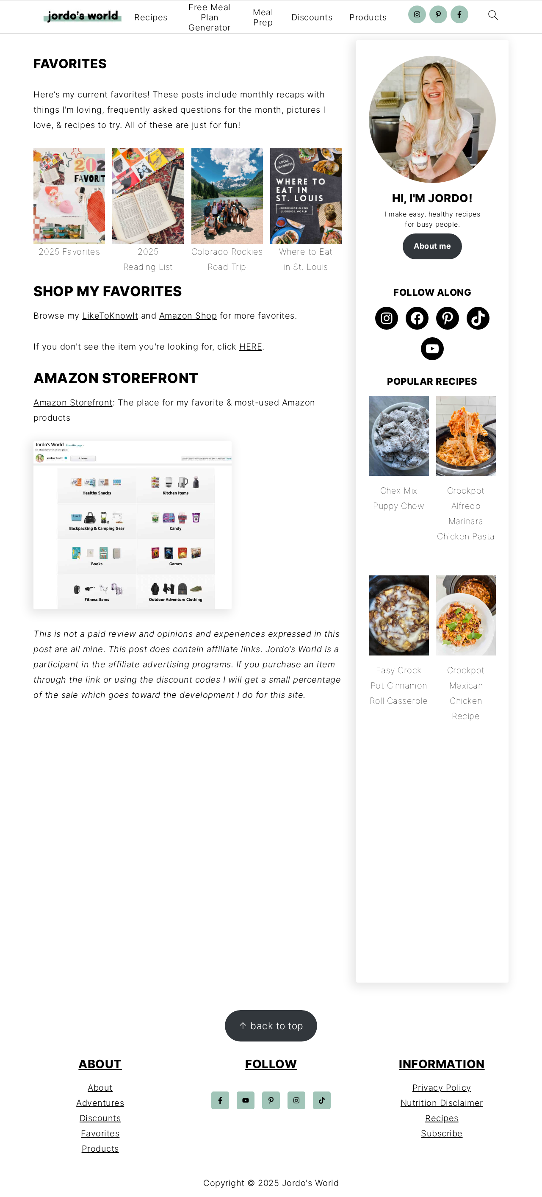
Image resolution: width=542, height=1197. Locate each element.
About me (432, 246)
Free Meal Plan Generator (209, 17)
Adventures (100, 1103)
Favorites (100, 1133)
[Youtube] (245, 1100)
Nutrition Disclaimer (442, 1103)
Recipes (151, 17)
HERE (250, 347)
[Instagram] (417, 14)
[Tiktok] (322, 1100)
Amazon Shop (188, 316)
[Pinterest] (438, 14)
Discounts (312, 17)
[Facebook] (459, 14)
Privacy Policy (441, 1088)
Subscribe (442, 1133)
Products (368, 17)
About (100, 1088)
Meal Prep (263, 17)
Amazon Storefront (73, 402)
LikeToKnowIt (110, 316)
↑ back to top (271, 1025)
